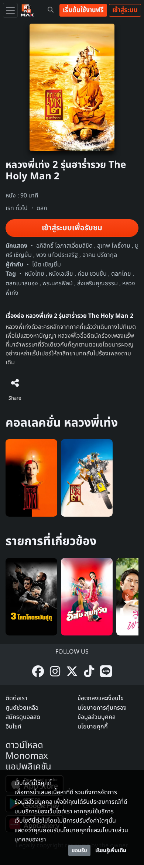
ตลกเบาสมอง (22, 283)
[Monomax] (27, 10)
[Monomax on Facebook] (38, 672)
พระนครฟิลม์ (57, 283)
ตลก (42, 208)
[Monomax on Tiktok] (89, 672)
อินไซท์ (13, 726)
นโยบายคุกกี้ (93, 726)
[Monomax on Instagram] (55, 672)
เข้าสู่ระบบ (125, 10)
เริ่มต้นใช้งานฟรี (83, 10)
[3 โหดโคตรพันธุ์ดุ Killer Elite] (31, 596)
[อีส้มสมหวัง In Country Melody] (87, 596)
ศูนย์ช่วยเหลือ (22, 707)
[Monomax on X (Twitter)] (72, 672)
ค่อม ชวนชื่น (92, 273)
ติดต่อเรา (16, 698)
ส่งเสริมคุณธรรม (97, 283)
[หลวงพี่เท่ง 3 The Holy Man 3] (87, 477)
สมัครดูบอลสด (23, 717)
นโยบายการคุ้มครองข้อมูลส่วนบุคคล (102, 712)
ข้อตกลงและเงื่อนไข (101, 698)
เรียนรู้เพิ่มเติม (110, 850)
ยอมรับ (79, 850)
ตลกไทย (121, 273)
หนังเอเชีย (61, 273)
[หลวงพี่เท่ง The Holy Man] (31, 477)
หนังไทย (34, 273)
